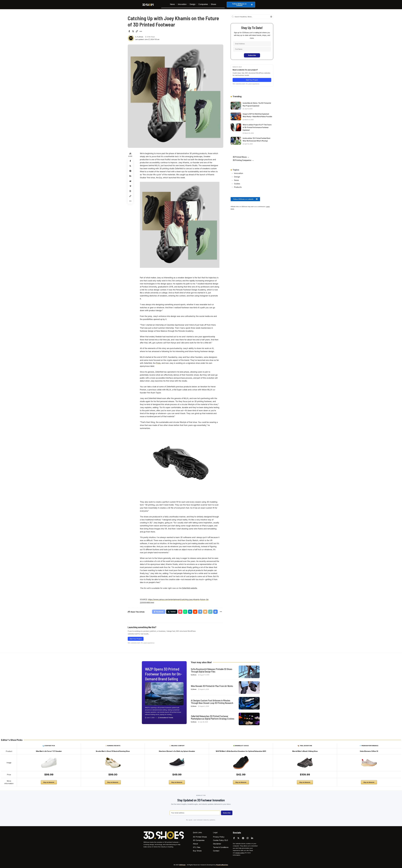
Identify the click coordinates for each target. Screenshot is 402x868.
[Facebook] (234, 838)
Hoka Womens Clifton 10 (369, 751)
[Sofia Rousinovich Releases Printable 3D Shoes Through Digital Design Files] (249, 672)
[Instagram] (247, 838)
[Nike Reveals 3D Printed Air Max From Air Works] (249, 687)
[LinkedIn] (252, 838)
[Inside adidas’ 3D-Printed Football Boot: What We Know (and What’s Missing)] (236, 141)
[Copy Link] (136, 31)
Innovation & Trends (166, 717)
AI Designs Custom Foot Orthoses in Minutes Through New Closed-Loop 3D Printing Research (212, 701)
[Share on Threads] (130, 191)
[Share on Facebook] (129, 31)
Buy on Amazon (48, 782)
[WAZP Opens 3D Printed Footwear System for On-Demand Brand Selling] (164, 693)
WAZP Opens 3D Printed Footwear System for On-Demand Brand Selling (163, 674)
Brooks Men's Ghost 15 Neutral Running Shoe (113, 751)
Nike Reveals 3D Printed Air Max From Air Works (212, 686)
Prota (158, 363)
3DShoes (182, 865)
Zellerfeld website (189, 588)
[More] (140, 31)
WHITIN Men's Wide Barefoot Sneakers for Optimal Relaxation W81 (241, 751)
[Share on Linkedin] (130, 175)
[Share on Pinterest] (130, 170)
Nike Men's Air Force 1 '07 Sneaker (49, 751)
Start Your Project (136, 639)
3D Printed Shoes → (241, 157)
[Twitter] (238, 838)
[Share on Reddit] (130, 180)
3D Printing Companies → (243, 160)
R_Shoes (140, 37)
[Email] (205, 612)
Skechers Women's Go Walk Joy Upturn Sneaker (177, 751)
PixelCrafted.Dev (222, 865)
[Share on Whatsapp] (185, 612)
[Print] (215, 612)
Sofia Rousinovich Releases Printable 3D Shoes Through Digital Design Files (211, 670)
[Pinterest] (243, 838)
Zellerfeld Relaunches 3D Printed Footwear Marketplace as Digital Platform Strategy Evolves (212, 717)
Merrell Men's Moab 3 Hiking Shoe (305, 751)
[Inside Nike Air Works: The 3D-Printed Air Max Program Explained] (236, 106)
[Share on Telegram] (130, 186)
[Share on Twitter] (133, 31)
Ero (160, 178)
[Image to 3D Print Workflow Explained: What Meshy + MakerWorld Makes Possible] (236, 116)
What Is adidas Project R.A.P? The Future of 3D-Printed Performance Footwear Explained (257, 127)
